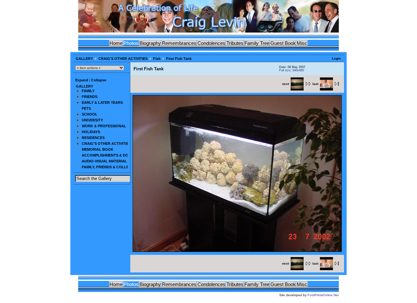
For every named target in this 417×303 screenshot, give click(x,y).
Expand (81, 80)
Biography (150, 43)
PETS (86, 108)
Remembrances (179, 43)
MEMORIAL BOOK (97, 149)
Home (115, 43)
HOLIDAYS (91, 132)
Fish (157, 59)
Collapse (98, 80)
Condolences (211, 43)
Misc (302, 43)
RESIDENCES (93, 138)
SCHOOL (89, 114)
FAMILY (88, 91)
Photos (130, 43)
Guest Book (283, 43)
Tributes (234, 43)
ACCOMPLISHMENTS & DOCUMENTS (114, 155)
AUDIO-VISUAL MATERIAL (104, 161)
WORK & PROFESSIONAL (104, 126)
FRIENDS (89, 97)
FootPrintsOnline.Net (323, 295)
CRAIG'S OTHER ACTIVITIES (123, 59)
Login (336, 58)
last (315, 84)
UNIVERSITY (92, 120)
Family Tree (256, 43)
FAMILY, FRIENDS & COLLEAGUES (111, 167)
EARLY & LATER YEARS (102, 102)
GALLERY (84, 59)
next (285, 84)
